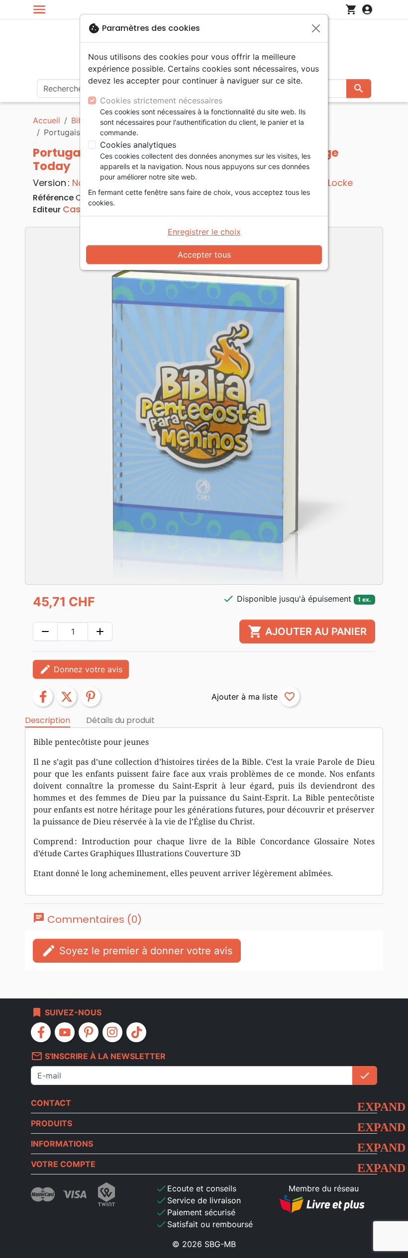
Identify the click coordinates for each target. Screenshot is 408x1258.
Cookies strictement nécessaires (161, 100)
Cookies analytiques (138, 145)
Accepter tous (204, 255)
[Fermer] (316, 28)
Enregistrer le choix (204, 232)
